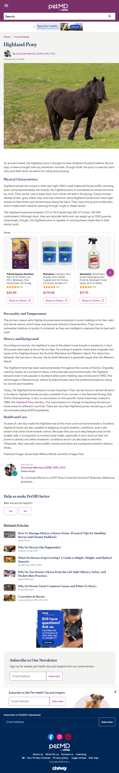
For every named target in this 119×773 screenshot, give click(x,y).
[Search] (110, 16)
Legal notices (79, 757)
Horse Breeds (21, 36)
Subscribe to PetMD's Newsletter (22, 714)
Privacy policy (60, 757)
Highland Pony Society (30, 402)
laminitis (96, 439)
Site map (94, 757)
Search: (10, 16)
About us (38, 754)
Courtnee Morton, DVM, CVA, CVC (35, 53)
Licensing (81, 754)
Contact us (67, 754)
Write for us (52, 754)
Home (7, 36)
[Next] (110, 272)
